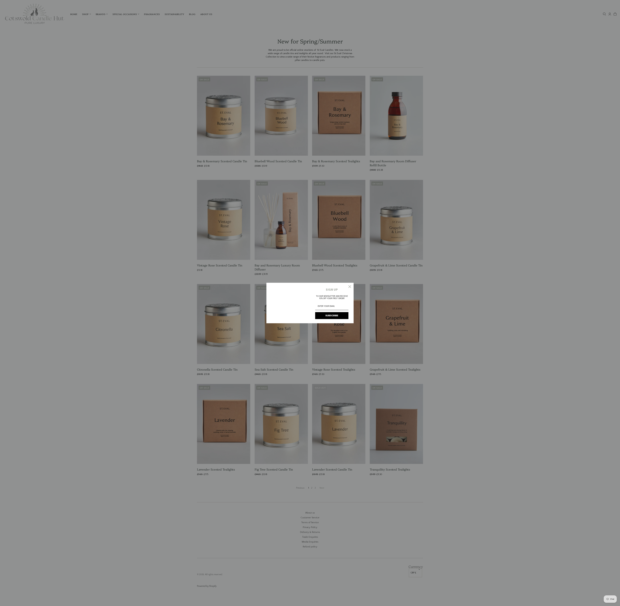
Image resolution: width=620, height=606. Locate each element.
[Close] (350, 286)
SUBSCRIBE (331, 315)
